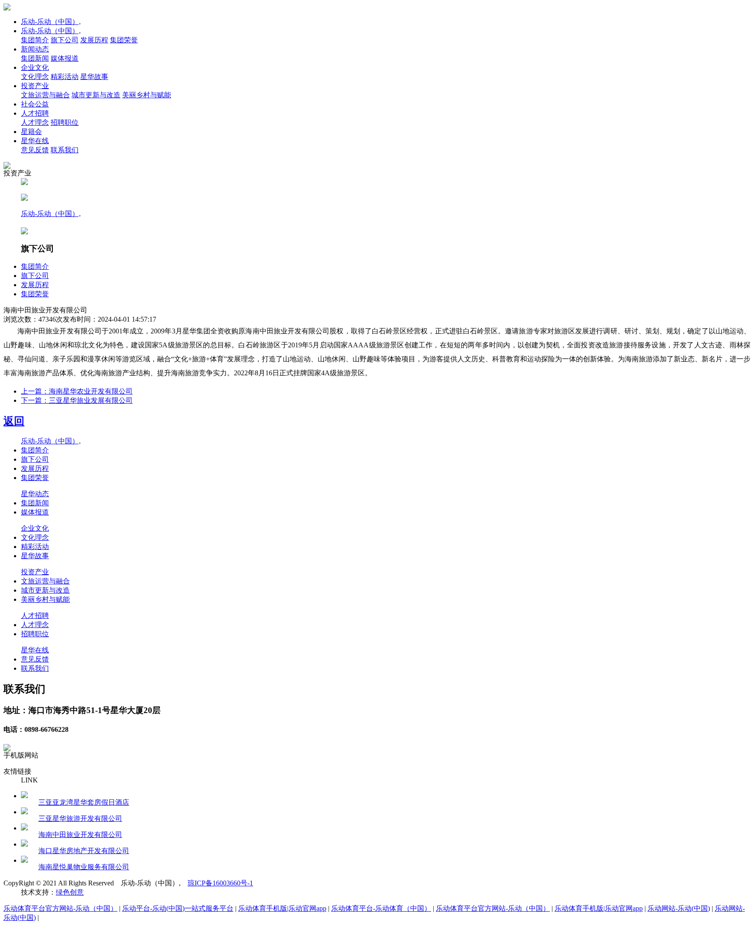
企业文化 (35, 67)
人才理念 (35, 122)
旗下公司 (65, 40)
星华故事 (94, 76)
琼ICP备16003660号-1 (220, 883)
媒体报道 (65, 58)
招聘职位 (65, 122)
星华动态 (35, 493)
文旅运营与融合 (45, 95)
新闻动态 (35, 49)
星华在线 (35, 140)
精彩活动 (65, 76)
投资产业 (35, 85)
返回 (13, 421)
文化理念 (35, 76)
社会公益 (35, 104)
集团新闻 (35, 58)
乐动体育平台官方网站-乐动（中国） (60, 908)
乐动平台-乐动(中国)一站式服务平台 (177, 908)
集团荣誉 (124, 40)
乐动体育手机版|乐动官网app (282, 908)
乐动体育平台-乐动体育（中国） (381, 908)
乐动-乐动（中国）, (51, 21)
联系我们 (65, 150)
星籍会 (31, 131)
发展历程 (94, 40)
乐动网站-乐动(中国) (679, 908)
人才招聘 (35, 113)
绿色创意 (70, 892)
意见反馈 (35, 150)
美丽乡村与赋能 (146, 95)
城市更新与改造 (96, 95)
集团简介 (35, 40)
